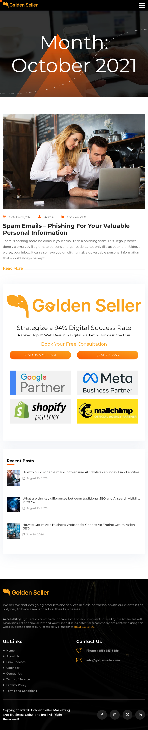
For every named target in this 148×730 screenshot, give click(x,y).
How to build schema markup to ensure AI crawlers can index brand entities (81, 472)
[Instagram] (115, 715)
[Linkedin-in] (140, 715)
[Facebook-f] (102, 715)
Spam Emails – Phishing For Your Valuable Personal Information (66, 229)
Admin (49, 217)
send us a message (40, 355)
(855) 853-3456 (108, 355)
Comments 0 (76, 217)
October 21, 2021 (20, 217)
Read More (13, 268)
